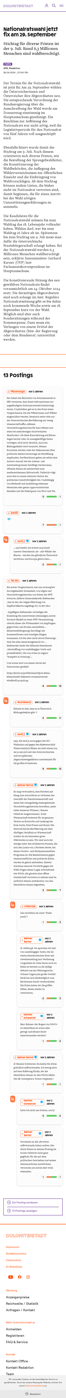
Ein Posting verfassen (25, 1202)
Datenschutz (13, 1260)
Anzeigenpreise (17, 1297)
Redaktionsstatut (16, 1253)
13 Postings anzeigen (24, 1210)
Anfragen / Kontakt (20, 1310)
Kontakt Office (17, 1361)
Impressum (12, 1247)
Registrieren (15, 1336)
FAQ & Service (17, 1342)
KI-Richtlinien (14, 1266)
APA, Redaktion (11, 68)
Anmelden (13, 1329)
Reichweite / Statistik (22, 1304)
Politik (7, 64)
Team (10, 1374)
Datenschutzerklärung (35, 1385)
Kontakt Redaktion (20, 1368)
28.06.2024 (9, 72)
